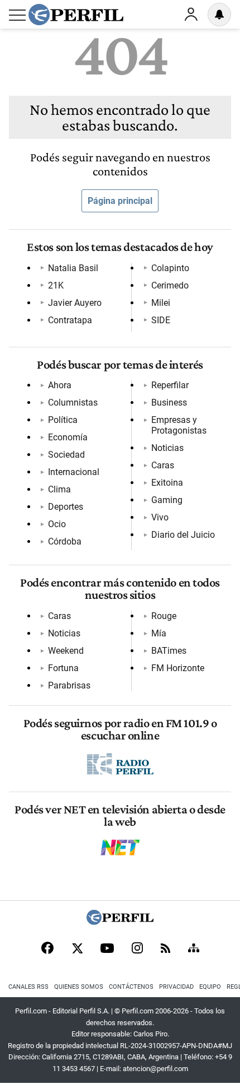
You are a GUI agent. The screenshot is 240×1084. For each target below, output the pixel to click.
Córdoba (64, 541)
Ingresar (191, 14)
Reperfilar (170, 385)
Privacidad (176, 986)
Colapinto (170, 268)
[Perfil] (120, 921)
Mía (158, 633)
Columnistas (73, 402)
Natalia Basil (73, 268)
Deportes (65, 506)
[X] (77, 949)
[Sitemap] (193, 949)
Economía (68, 437)
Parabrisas (69, 685)
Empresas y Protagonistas (179, 425)
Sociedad (66, 454)
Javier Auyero (75, 302)
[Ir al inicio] (75, 14)
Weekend (66, 650)
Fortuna (63, 668)
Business (169, 402)
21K (56, 285)
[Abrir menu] (17, 15)
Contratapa (70, 320)
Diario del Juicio (183, 534)
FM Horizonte (177, 668)
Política (63, 420)
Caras (162, 465)
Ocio (57, 524)
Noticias (167, 448)
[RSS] (165, 949)
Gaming (167, 500)
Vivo (160, 517)
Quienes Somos (78, 986)
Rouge (163, 616)
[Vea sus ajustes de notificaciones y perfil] (219, 14)
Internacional (73, 472)
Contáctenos (131, 986)
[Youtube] (107, 949)
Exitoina (167, 482)
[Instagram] (137, 949)
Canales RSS (28, 986)
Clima (59, 489)
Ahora (59, 385)
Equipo (210, 986)
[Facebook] (47, 949)
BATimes (168, 650)
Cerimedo (170, 285)
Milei (160, 302)
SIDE (160, 320)
